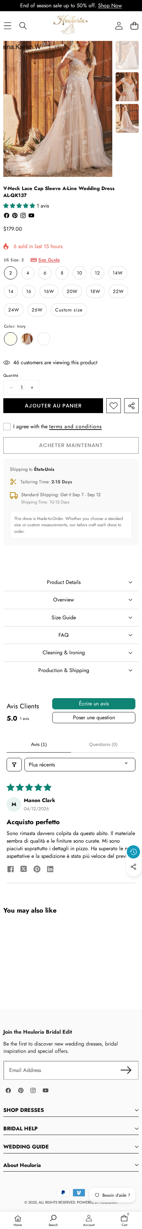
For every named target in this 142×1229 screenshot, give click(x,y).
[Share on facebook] (11, 870)
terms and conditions (75, 426)
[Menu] (7, 25)
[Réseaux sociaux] (133, 866)
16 (28, 291)
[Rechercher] (23, 25)
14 (11, 291)
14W (118, 273)
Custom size (69, 310)
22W (118, 291)
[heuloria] (70, 25)
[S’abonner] (126, 1070)
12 (97, 273)
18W (95, 291)
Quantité (10, 375)
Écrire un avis (94, 703)
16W (49, 291)
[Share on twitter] (24, 870)
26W (37, 310)
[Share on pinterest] (37, 870)
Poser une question (94, 717)
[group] (127, 55)
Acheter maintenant (71, 445)
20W (72, 291)
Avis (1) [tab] (39, 744)
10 (79, 273)
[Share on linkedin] (50, 870)
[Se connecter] (118, 25)
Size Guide (49, 260)
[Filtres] (14, 764)
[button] (134, 25)
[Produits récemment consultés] (133, 851)
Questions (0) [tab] (103, 744)
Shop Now (110, 5)
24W (13, 310)
